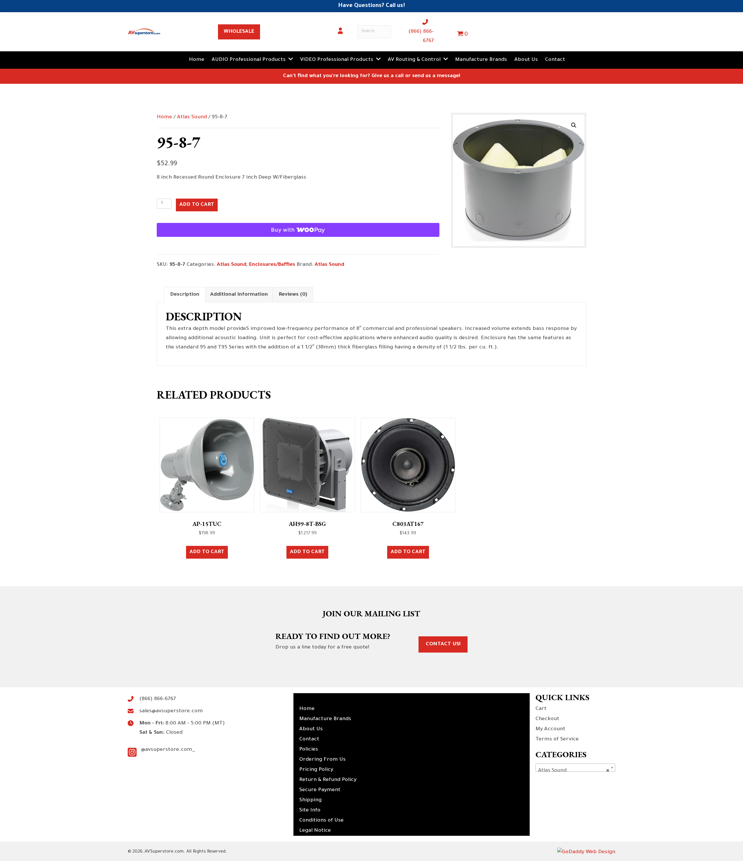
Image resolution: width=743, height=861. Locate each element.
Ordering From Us (322, 760)
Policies (308, 750)
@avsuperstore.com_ (168, 750)
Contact (309, 739)
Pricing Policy (316, 770)
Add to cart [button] (207, 552)
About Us (311, 729)
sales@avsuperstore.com (171, 711)
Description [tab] (184, 295)
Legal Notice (315, 831)
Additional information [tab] (239, 295)
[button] (574, 125)
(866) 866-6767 (157, 699)
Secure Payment (319, 790)
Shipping (310, 800)
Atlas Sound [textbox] (573, 771)
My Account (550, 729)
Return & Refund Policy (327, 780)
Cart (541, 709)
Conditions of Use (321, 821)
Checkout (547, 719)
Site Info (309, 810)
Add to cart (196, 205)
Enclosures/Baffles (272, 265)
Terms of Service (557, 739)
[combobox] (575, 768)
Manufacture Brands (325, 719)
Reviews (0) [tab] (293, 295)
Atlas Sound (192, 117)
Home (164, 117)
